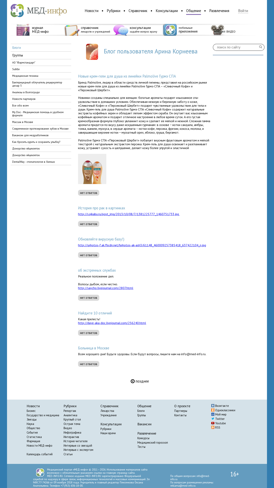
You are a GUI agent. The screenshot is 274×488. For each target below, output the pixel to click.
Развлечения (219, 10)
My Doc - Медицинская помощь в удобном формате (38, 113)
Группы (141, 415)
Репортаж (70, 411)
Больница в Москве (93, 348)
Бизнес (31, 411)
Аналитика (70, 415)
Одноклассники (224, 410)
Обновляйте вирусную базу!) (101, 239)
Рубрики (113, 10)
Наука (30, 424)
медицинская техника (25, 76)
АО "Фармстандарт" (23, 62)
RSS (217, 427)
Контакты (180, 415)
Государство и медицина (43, 415)
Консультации (167, 10)
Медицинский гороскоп (152, 442)
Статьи (68, 454)
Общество (33, 428)
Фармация (33, 441)
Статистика (34, 437)
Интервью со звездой (78, 445)
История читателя (75, 441)
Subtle (16, 69)
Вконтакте (221, 406)
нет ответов (88, 193)
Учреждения (108, 415)
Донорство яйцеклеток (26, 148)
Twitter (219, 419)
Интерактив (71, 437)
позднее (140, 381)
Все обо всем (20, 105)
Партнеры (180, 411)
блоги (16, 47)
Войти (243, 10)
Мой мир (220, 414)
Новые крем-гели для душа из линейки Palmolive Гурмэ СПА (127, 76)
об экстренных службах (97, 270)
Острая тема (72, 424)
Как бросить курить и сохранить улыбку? (36, 142)
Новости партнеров (24, 99)
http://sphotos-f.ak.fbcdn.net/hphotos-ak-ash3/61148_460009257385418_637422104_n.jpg (142, 245)
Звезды (32, 419)
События (32, 432)
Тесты (141, 447)
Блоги (141, 411)
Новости (91, 10)
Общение (193, 10)
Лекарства (107, 411)
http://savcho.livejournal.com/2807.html (105, 288)
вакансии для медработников (30, 135)
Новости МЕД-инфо (39, 445)
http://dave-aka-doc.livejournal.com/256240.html (112, 323)
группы (17, 55)
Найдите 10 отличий (95, 313)
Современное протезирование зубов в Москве (40, 128)
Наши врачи (108, 433)
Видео (68, 428)
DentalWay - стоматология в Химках (33, 162)
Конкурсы (143, 438)
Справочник (138, 10)
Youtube (220, 423)
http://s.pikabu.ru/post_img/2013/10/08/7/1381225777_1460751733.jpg (129, 214)
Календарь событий (40, 454)
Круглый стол (72, 419)
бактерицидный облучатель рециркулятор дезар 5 (37, 84)
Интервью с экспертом (78, 450)
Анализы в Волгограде (26, 92)
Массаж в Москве (22, 122)
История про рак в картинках (101, 208)
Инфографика (72, 432)
